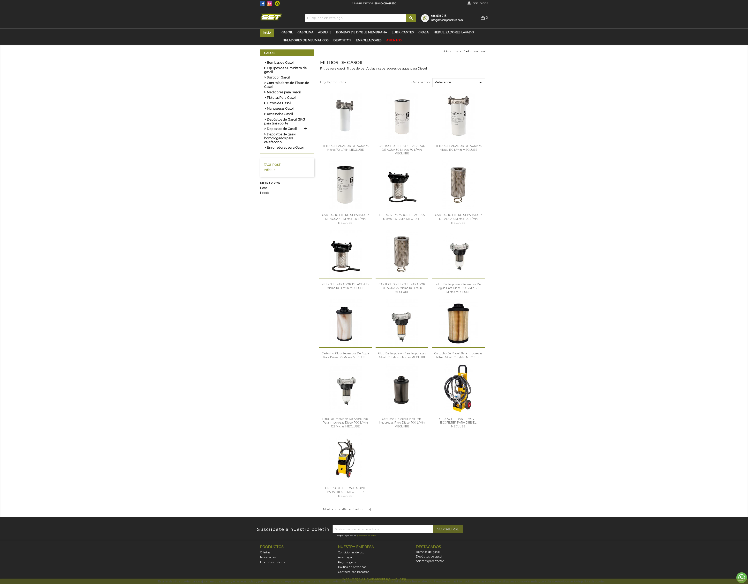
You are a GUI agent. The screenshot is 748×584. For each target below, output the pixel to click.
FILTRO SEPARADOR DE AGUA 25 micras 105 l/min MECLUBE (345, 286)
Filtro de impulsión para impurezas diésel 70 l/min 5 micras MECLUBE (402, 355)
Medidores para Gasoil (284, 92)
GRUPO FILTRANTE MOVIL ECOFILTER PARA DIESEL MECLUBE (458, 422)
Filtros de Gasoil (279, 103)
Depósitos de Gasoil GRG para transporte (284, 121)
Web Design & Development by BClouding (374, 579)
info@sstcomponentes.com (447, 20)
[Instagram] (269, 3)
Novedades (268, 557)
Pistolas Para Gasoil (281, 98)
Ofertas (265, 552)
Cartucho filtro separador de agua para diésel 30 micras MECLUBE (345, 355)
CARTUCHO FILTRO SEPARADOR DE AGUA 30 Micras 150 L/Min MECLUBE (345, 219)
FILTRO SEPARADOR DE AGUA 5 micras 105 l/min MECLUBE (402, 217)
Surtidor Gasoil (278, 77)
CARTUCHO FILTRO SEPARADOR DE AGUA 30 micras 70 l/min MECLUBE (401, 149)
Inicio (267, 32)
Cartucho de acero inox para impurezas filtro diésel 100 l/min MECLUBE (402, 422)
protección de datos (366, 535)
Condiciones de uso (351, 552)
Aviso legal (345, 557)
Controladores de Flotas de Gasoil (286, 85)
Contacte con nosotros (353, 572)
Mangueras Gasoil (280, 108)
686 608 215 (438, 16)
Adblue (270, 170)
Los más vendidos (272, 562)
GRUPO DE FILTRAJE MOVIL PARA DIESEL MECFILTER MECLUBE (345, 492)
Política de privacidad (352, 567)
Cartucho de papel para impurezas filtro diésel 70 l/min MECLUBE (458, 355)
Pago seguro (347, 562)
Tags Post (272, 164)
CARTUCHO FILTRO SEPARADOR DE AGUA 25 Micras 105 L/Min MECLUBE (401, 288)
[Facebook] (263, 3)
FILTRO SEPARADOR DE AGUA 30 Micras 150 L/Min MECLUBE (458, 148)
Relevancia (459, 82)
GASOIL (269, 53)
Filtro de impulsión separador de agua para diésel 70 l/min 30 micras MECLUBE (458, 288)
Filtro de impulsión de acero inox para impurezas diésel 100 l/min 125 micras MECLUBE (345, 422)
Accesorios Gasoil (280, 114)
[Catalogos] (276, 3)
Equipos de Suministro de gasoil (285, 70)
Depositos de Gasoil (282, 129)
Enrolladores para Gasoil (285, 147)
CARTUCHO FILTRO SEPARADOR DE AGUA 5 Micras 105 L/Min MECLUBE (458, 219)
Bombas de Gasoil (280, 62)
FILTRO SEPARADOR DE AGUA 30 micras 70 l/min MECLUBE (345, 148)
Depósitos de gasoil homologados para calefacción (280, 138)
